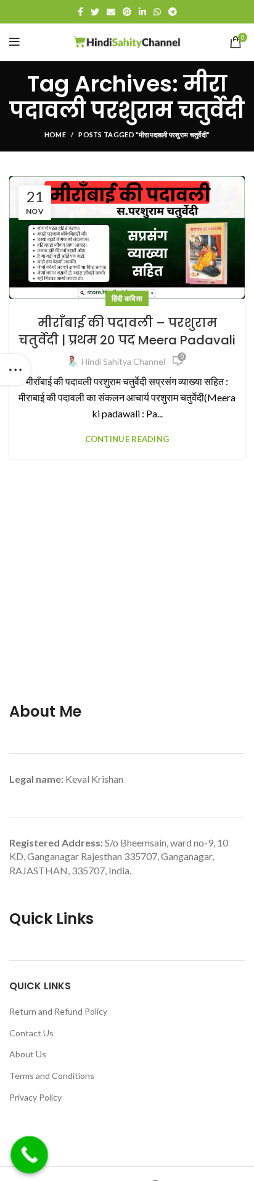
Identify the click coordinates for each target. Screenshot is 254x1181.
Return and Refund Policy (58, 1011)
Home (55, 134)
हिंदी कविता (127, 298)
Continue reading (127, 439)
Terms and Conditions (51, 1075)
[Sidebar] (15, 369)
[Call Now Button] (29, 1155)
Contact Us (31, 1033)
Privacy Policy (35, 1097)
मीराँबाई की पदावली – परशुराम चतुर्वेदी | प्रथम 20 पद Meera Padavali (127, 331)
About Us (27, 1054)
